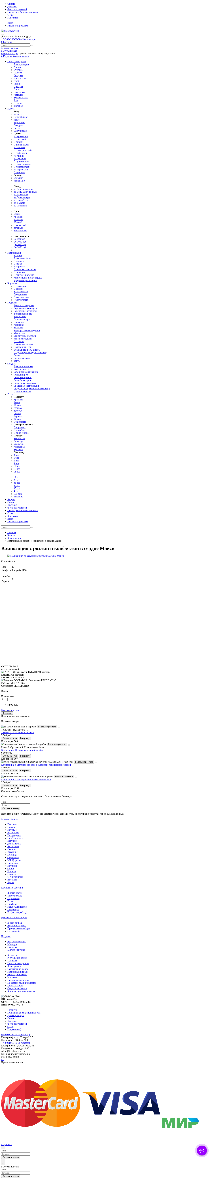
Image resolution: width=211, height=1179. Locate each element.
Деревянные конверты (25, 308)
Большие (18, 178)
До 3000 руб (20, 247)
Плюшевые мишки (24, 344)
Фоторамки (20, 316)
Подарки (6, 936)
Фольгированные (23, 313)
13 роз (17, 469)
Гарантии (12, 1010)
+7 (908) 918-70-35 (11, 1043)
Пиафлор (12, 904)
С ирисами (19, 172)
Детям (17, 128)
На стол (18, 255)
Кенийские (19, 438)
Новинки (12, 854)
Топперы (12, 960)
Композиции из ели (17, 971)
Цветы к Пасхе (15, 985)
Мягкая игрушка (16, 950)
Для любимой (21, 117)
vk (2, 1059)
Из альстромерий (23, 150)
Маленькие (19, 180)
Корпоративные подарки (27, 330)
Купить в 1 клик (9, 738)
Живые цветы (14, 893)
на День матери (22, 197)
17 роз (17, 477)
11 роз (17, 466)
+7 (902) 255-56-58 (11, 39)
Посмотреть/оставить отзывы (22, 12)
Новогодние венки (17, 974)
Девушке (12, 841)
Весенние (12, 852)
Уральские (19, 444)
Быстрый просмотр (47, 727)
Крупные (12, 865)
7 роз (16, 460)
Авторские (13, 846)
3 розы (17, 455)
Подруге (18, 125)
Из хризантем (21, 136)
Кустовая (18, 449)
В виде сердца (21, 433)
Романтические (22, 297)
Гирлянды (19, 322)
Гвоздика (18, 75)
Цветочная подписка (18, 963)
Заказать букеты (9, 819)
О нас (10, 15)
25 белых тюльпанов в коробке (17, 732)
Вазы (10, 901)
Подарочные (20, 294)
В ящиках (19, 261)
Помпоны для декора (18, 980)
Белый (17, 214)
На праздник (14, 835)
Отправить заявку (10, 808)
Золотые (18, 410)
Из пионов (19, 147)
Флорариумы (14, 966)
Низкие (11, 827)
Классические (21, 291)
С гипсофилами (22, 167)
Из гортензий (21, 169)
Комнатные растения (12, 887)
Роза (16, 100)
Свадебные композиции (26, 385)
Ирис (16, 81)
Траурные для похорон (25, 280)
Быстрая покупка (10, 710)
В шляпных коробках (25, 269)
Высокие (18, 496)
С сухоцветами (21, 161)
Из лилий (19, 155)
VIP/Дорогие (14, 860)
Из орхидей (20, 139)
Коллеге (18, 114)
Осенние (12, 849)
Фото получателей (17, 9)
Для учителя (20, 130)
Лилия (17, 83)
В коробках (19, 266)
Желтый (18, 222)
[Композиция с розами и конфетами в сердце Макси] (35, 556)
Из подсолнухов (22, 164)
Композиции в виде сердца (28, 277)
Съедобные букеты (17, 988)
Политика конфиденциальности (24, 1012)
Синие (17, 413)
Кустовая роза (21, 97)
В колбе (18, 263)
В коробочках (14, 922)
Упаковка (12, 977)
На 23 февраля (15, 838)
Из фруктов (20, 286)
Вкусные (12, 879)
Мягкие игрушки (23, 338)
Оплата (11, 3)
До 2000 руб (20, 244)
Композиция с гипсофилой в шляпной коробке (26, 779)
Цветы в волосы (22, 391)
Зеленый (18, 227)
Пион (16, 89)
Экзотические (14, 895)
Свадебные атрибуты (25, 383)
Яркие (10, 882)
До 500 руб (19, 239)
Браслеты (12, 955)
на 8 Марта (19, 203)
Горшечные (13, 898)
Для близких (14, 843)
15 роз (17, 471)
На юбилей (13, 832)
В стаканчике (21, 272)
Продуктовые (21, 300)
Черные (18, 416)
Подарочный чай (23, 347)
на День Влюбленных (25, 191)
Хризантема (20, 78)
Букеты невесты (22, 369)
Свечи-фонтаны (22, 358)
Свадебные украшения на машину (32, 388)
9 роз (16, 463)
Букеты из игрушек (24, 305)
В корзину (7, 713)
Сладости (12, 947)
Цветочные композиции (14, 917)
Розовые (18, 408)
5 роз (16, 457)
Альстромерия (21, 64)
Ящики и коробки (16, 925)
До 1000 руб (20, 241)
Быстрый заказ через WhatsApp (9, 52)
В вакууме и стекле (24, 275)
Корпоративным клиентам (21, 991)
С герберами (20, 153)
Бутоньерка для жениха (26, 372)
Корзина (6, 1144)
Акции (11, 499)
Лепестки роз (21, 374)
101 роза (18, 494)
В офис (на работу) (17, 912)
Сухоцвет (19, 103)
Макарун (12, 944)
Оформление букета (17, 969)
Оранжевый (20, 225)
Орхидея (18, 86)
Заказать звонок (9, 48)
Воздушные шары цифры (27, 349)
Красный (18, 216)
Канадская (19, 446)
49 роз (17, 491)
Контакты (12, 17)
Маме (16, 119)
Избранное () (14, 1029)
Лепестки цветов (23, 377)
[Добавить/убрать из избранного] (59, 727)
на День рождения (23, 189)
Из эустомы (20, 158)
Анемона (18, 67)
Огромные (13, 857)
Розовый (18, 219)
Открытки (19, 341)
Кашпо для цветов (17, 906)
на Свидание (20, 205)
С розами (18, 142)
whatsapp (31, 39)
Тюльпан (18, 106)
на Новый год (21, 200)
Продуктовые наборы (18, 928)
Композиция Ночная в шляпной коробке (22, 750)
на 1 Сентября (21, 194)
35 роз (17, 482)
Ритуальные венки (17, 958)
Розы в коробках (22, 258)
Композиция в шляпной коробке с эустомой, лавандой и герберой (36, 764)
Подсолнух (19, 92)
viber (23, 39)
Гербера (18, 72)
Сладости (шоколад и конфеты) (30, 352)
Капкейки (19, 324)
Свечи (17, 355)
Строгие (11, 874)
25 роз (17, 480)
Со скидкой (13, 931)
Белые (17, 402)
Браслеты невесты (23, 366)
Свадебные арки (22, 380)
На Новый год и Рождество (21, 982)
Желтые (18, 405)
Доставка (12, 6)
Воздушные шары (16, 941)
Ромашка (18, 94)
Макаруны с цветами (25, 336)
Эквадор (18, 441)
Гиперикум (13, 909)
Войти (10, 23)
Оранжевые (20, 421)
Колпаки (18, 327)
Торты (17, 360)
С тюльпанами (21, 144)
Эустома (18, 70)
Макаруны (19, 333)
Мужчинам (19, 122)
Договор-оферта (15, 1015)
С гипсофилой (15, 877)
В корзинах (19, 427)
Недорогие (13, 863)
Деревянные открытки (25, 311)
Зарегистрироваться (17, 25)
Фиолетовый (20, 230)
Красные (18, 399)
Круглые (12, 829)
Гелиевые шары (22, 319)
